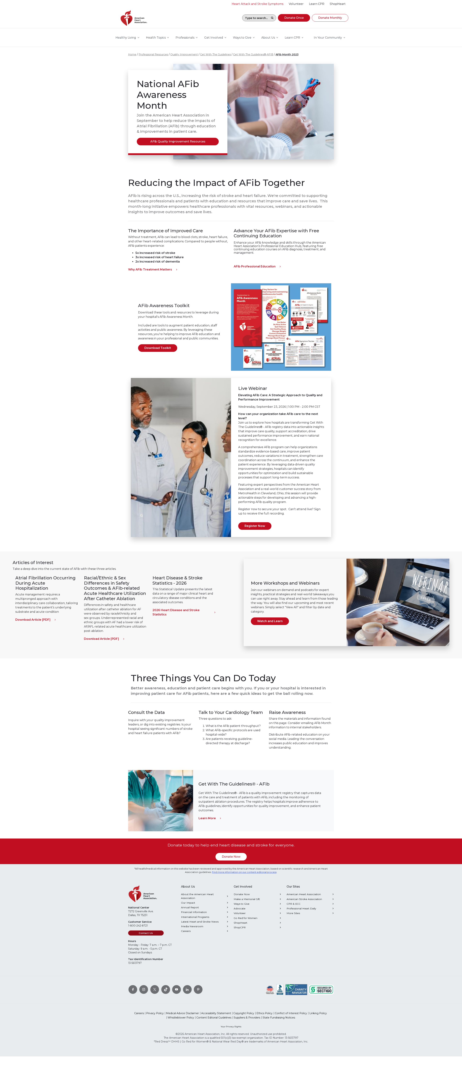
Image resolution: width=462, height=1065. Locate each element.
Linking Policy (318, 1013)
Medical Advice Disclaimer (182, 1013)
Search (272, 18)
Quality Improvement (184, 54)
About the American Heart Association (197, 896)
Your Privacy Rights (231, 1026)
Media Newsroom (192, 926)
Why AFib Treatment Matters (150, 269)
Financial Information (194, 912)
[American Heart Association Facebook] (133, 989)
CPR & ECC (293, 903)
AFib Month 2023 (287, 54)
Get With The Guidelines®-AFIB (253, 54)
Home (132, 54)
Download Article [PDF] (33, 619)
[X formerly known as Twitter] (155, 989)
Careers (186, 931)
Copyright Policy (243, 1013)
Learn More (207, 818)
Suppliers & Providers (247, 1017)
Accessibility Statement (216, 1013)
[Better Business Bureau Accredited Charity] (280, 989)
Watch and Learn (270, 621)
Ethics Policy (264, 1013)
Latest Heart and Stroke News (200, 921)
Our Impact (188, 902)
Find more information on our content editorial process (244, 872)
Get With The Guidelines (215, 54)
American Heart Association (304, 894)
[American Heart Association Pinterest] (198, 989)
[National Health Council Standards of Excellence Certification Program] (270, 989)
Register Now (255, 526)
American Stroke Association (304, 899)
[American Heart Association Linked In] (187, 989)
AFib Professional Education (255, 266)
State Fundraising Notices (279, 1017)
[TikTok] (165, 989)
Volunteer (240, 913)
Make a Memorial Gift (247, 899)
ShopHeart (240, 922)
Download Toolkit (157, 348)
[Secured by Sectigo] (321, 989)
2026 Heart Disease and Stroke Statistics (176, 612)
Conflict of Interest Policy (291, 1013)
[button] (294, 18)
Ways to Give (241, 903)
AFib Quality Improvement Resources (177, 141)
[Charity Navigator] (296, 989)
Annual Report (190, 907)
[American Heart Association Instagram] (143, 989)
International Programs (195, 917)
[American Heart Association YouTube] (176, 989)
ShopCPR (240, 927)
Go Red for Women (245, 918)
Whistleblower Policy (181, 1017)
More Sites (293, 913)
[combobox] (255, 18)
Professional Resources (153, 54)
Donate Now (231, 856)
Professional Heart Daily (301, 908)
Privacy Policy (155, 1013)
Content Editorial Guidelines (213, 1017)
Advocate (239, 908)
